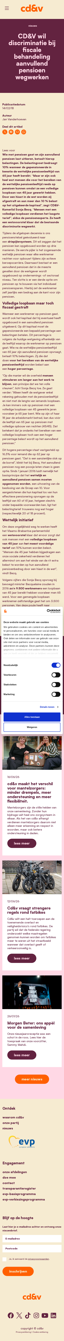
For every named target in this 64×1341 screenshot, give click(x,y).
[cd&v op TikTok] (28, 1315)
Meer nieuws (32, 1079)
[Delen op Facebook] (11, 132)
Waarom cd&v (13, 1117)
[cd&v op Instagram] (36, 1315)
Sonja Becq (23, 209)
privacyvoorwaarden (38, 1259)
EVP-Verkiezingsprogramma (23, 1199)
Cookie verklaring (40, 1332)
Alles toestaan (32, 717)
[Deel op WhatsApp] (23, 132)
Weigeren (32, 727)
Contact (8, 1183)
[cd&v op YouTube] (45, 1315)
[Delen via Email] (17, 132)
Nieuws (32, 25)
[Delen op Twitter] (4, 132)
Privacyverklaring (23, 1332)
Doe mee (9, 1177)
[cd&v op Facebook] (10, 1315)
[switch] (56, 674)
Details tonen (47, 707)
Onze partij (10, 1123)
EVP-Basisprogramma (19, 1194)
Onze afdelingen (14, 1172)
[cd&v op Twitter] (19, 1315)
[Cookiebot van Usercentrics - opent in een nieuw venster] (46, 611)
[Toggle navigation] (6, 8)
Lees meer (22, 843)
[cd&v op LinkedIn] (53, 1315)
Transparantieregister (19, 1188)
